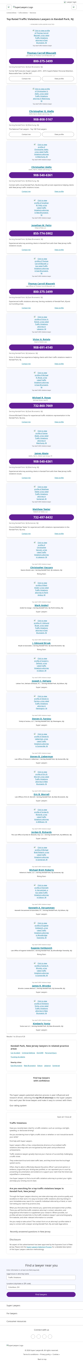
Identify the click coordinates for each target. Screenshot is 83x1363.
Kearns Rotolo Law (40, 342)
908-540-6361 (43, 175)
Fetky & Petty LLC (40, 228)
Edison (40, 1066)
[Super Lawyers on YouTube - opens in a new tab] (44, 1337)
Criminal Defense (11, 12)
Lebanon (47, 1066)
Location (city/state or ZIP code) (19, 1283)
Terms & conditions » (31, 1354)
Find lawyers (41, 1294)
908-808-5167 (43, 119)
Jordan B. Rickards (41, 832)
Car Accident (15, 1053)
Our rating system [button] (18, 1105)
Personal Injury (51, 1053)
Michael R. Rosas (41, 397)
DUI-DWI (40, 1053)
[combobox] (41, 1277)
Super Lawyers (13, 1305)
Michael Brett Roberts (41, 869)
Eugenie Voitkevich (41, 947)
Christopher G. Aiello (41, 111)
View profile (59, 79)
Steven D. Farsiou (41, 718)
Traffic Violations (23, 12)
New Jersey (33, 12)
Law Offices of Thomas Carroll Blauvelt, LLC (40, 56)
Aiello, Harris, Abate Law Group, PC (40, 170)
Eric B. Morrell (41, 794)
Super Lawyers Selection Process (39, 1247)
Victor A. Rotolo (41, 339)
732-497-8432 (43, 517)
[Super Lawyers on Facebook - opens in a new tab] (33, 1337)
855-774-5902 (43, 233)
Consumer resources (16, 1321)
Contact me (26, 79)
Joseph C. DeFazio (41, 680)
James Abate (41, 453)
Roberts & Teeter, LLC (40, 512)
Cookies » (56, 1354)
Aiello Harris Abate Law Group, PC (40, 114)
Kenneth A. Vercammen (41, 907)
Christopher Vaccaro (41, 567)
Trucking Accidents (18, 1057)
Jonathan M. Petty (41, 225)
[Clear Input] (73, 1277)
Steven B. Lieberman (41, 756)
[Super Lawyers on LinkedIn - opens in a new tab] (50, 1337)
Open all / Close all (64, 1117)
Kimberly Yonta (41, 1023)
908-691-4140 (43, 347)
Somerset (56, 1066)
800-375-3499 (43, 61)
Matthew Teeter (41, 509)
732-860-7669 (43, 406)
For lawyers (12, 1313)
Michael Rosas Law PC (40, 400)
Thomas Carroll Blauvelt (41, 53)
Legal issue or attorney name (18, 1274)
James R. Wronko (41, 985)
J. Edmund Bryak (41, 643)
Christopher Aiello (41, 166)
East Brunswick (16, 1066)
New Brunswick (30, 1066)
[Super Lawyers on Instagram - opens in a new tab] (39, 1337)
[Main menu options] (9, 7)
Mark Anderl (41, 605)
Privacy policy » (46, 1354)
